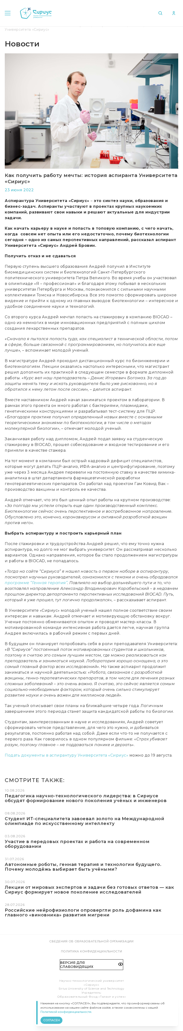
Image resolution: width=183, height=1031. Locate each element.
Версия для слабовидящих (76, 964)
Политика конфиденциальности (91, 951)
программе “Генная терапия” (36, 583)
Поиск (161, 13)
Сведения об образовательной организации (91, 941)
